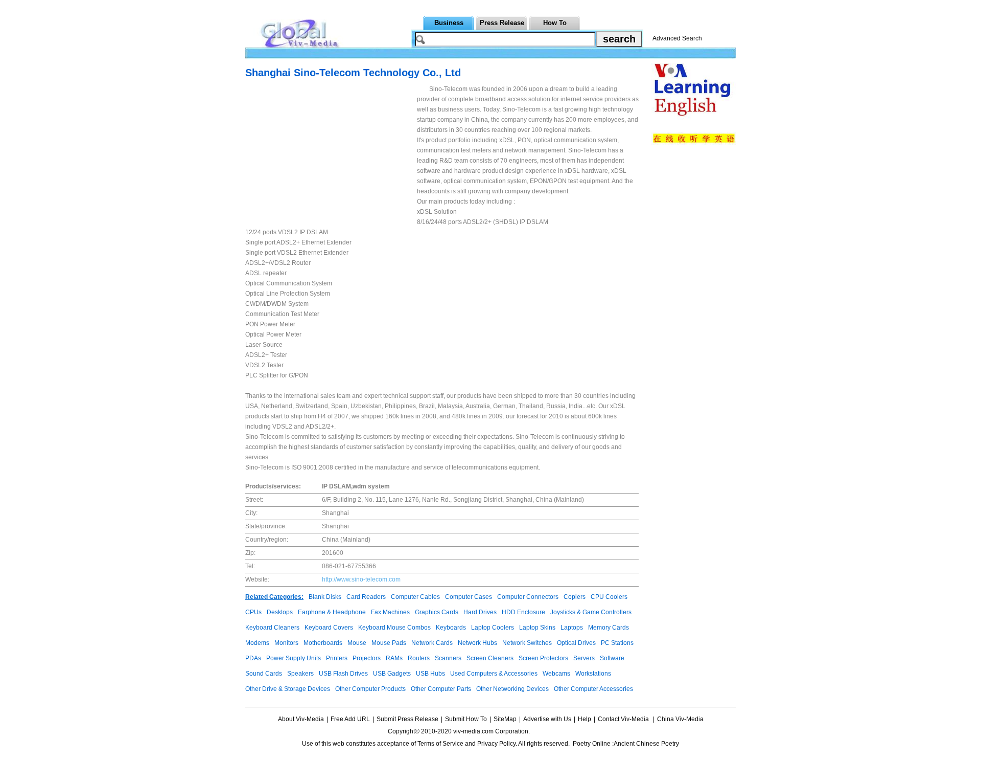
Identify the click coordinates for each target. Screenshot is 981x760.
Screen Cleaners (489, 658)
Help (584, 719)
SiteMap (505, 719)
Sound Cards (263, 673)
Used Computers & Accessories (494, 673)
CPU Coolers (609, 596)
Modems (257, 642)
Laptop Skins (537, 627)
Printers (336, 658)
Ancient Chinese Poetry (646, 743)
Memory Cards (608, 627)
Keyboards (451, 627)
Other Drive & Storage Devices (287, 688)
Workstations (593, 673)
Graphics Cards (436, 612)
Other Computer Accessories (593, 688)
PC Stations (617, 642)
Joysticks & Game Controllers (591, 612)
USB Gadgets (392, 673)
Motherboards (322, 642)
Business (448, 23)
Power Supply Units (293, 658)
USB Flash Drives (343, 673)
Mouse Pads (388, 642)
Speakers (300, 673)
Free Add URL (350, 719)
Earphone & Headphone (332, 612)
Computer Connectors (527, 596)
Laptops (571, 627)
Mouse (356, 642)
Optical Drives (576, 642)
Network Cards (432, 642)
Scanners (448, 658)
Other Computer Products (370, 688)
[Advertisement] (331, 155)
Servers (584, 658)
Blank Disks (325, 596)
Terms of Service (440, 743)
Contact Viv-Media (624, 719)
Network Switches (527, 642)
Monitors (286, 642)
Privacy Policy (496, 743)
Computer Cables (415, 596)
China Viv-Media (680, 719)
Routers (419, 658)
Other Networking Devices (512, 688)
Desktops (280, 612)
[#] (562, 731)
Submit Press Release (407, 719)
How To (555, 23)
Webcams (556, 673)
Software (612, 658)
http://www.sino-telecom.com (361, 579)
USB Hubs (430, 673)
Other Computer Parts (441, 688)
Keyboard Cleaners (272, 627)
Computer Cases (468, 596)
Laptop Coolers (492, 627)
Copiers (575, 596)
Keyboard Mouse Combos (394, 627)
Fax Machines (390, 612)
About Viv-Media (301, 719)
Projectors (367, 658)
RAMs (394, 658)
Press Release (502, 23)
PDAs (253, 658)
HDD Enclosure (523, 612)
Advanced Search (677, 38)
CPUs (253, 612)
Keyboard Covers (329, 627)
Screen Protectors (543, 658)
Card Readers (366, 596)
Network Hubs (477, 642)
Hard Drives (480, 612)
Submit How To (466, 719)
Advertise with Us (547, 719)
